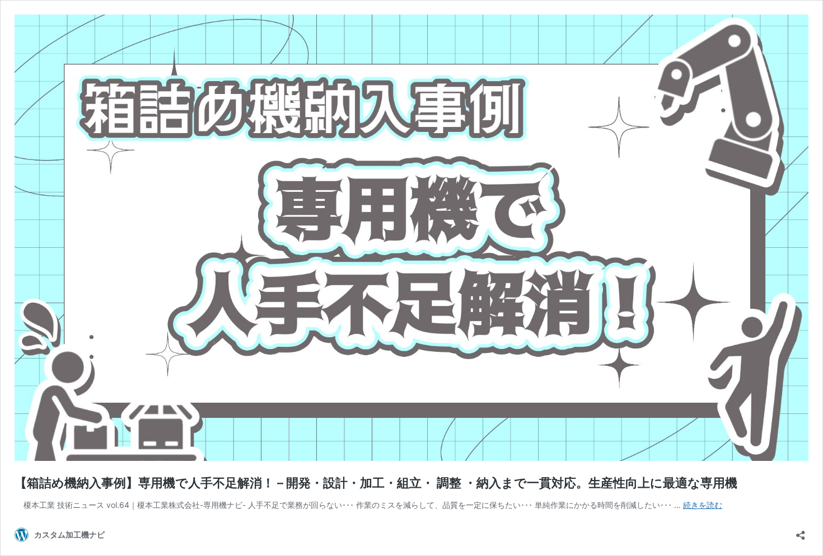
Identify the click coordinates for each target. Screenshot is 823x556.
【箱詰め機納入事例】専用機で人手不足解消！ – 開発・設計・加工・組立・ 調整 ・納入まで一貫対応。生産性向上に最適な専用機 (376, 482)
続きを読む (702, 505)
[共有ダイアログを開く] (800, 531)
